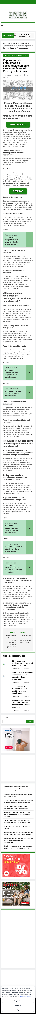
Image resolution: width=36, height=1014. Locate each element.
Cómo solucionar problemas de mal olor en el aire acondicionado (22, 663)
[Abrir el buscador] (34, 29)
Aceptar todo (18, 1001)
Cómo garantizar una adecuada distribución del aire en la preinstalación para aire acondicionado (18, 840)
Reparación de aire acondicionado (16, 55)
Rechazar (18, 1005)
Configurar (18, 1010)
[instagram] (16, 8)
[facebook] (13, 8)
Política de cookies (25, 996)
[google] (20, 8)
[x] (18, 8)
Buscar (5, 718)
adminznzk (8, 75)
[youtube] (22, 8)
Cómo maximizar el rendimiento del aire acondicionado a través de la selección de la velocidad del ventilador (24, 35)
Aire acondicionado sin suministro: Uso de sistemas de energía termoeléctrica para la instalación (17, 814)
